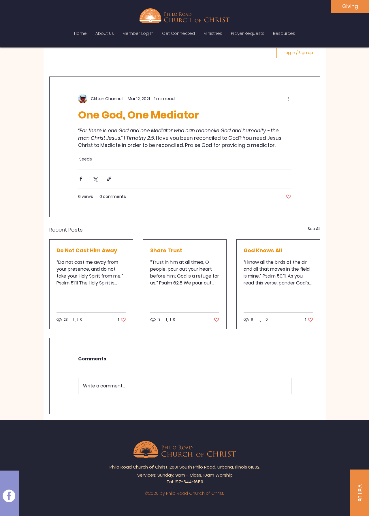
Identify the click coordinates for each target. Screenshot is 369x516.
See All (314, 229)
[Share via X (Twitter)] (95, 178)
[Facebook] (9, 496)
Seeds (85, 159)
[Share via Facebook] (81, 178)
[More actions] (288, 98)
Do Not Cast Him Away (87, 250)
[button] (359, 493)
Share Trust (166, 250)
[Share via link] (109, 178)
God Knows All (263, 250)
